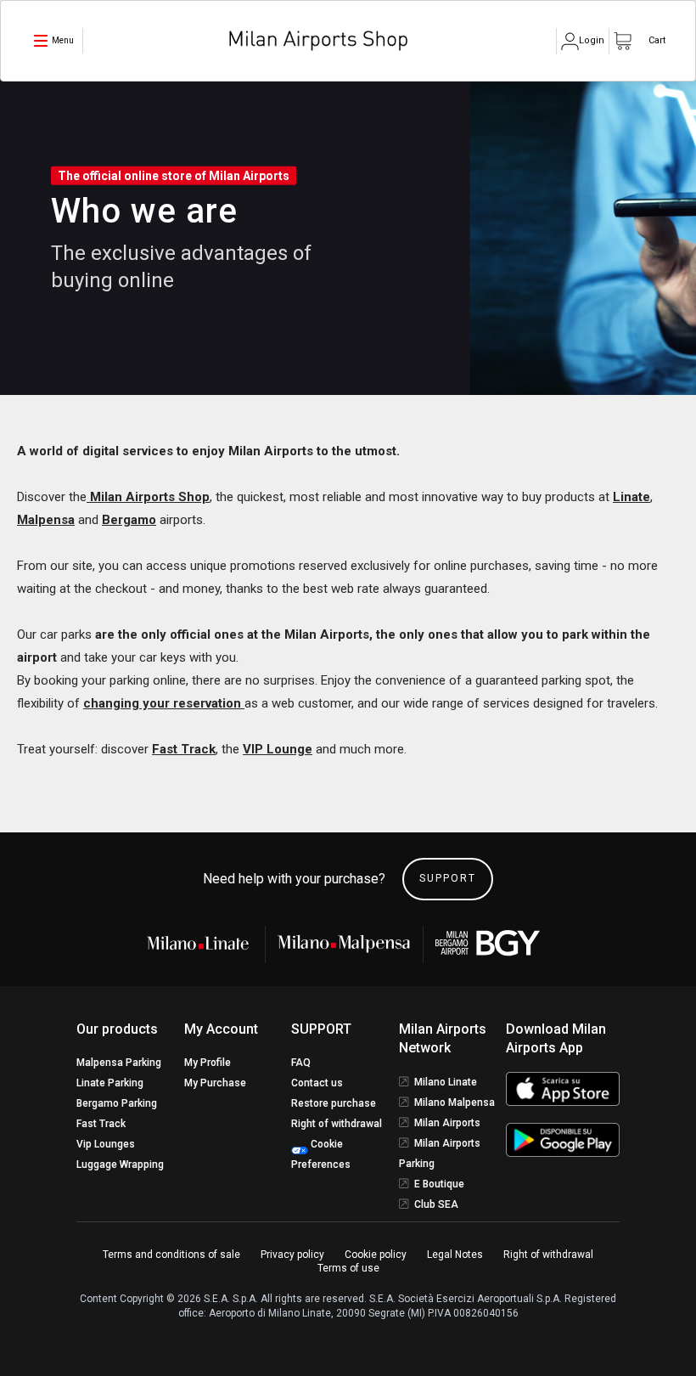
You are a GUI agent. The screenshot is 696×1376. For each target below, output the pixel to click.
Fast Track (184, 749)
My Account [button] (221, 1029)
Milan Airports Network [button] (442, 1038)
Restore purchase (333, 1103)
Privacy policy (292, 1254)
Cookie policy (376, 1254)
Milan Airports (447, 1123)
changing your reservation (163, 703)
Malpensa (46, 519)
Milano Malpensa (454, 1102)
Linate (631, 497)
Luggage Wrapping (120, 1164)
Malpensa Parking (118, 1063)
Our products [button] (117, 1029)
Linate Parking (109, 1083)
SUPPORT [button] (321, 1029)
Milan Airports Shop (148, 497)
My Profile (207, 1063)
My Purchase (215, 1083)
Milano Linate (445, 1082)
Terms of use (348, 1268)
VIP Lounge (277, 749)
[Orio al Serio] (488, 943)
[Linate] (204, 943)
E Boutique (439, 1184)
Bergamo (129, 519)
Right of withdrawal (336, 1124)
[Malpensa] (344, 943)
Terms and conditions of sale (171, 1254)
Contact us (317, 1083)
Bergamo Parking (116, 1103)
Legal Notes (455, 1254)
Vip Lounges (105, 1144)
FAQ (301, 1063)
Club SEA (436, 1204)
